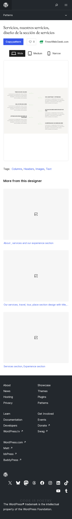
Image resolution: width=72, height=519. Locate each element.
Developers (10, 425)
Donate (44, 425)
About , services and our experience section (28, 243)
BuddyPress (12, 460)
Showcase (44, 385)
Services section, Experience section (24, 366)
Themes (43, 391)
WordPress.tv (13, 431)
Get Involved (46, 413)
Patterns (8, 15)
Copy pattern (13, 41)
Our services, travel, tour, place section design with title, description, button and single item (36, 304)
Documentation (12, 419)
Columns (17, 169)
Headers (29, 169)
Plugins (42, 397)
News (6, 391)
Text (49, 169)
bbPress (10, 454)
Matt (8, 448)
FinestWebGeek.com (56, 41)
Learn (6, 413)
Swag (43, 431)
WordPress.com (14, 442)
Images (39, 169)
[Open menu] (66, 5)
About (7, 385)
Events (42, 419)
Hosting (8, 397)
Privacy (8, 403)
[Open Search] (56, 5)
